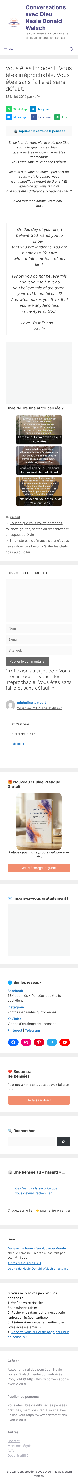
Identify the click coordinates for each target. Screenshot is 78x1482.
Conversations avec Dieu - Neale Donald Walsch (45, 17)
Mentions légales (20, 1446)
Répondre (18, 743)
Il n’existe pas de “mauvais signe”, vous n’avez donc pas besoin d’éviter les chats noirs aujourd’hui (37, 546)
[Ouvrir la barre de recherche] (72, 49)
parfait (15, 517)
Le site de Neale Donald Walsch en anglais (38, 1268)
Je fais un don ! (39, 1100)
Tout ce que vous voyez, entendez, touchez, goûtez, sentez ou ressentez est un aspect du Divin (37, 529)
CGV (11, 1451)
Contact (14, 1441)
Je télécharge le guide (39, 868)
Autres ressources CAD (24, 1263)
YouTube (14, 1019)
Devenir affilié (18, 1455)
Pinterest (15, 1030)
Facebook (15, 991)
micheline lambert (31, 702)
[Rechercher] (63, 1142)
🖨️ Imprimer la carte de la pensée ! (39, 131)
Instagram (16, 1007)
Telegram (32, 1030)
